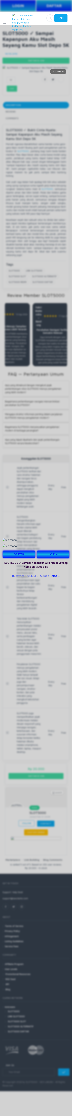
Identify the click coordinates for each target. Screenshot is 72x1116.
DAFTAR (19, 554)
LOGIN (53, 554)
